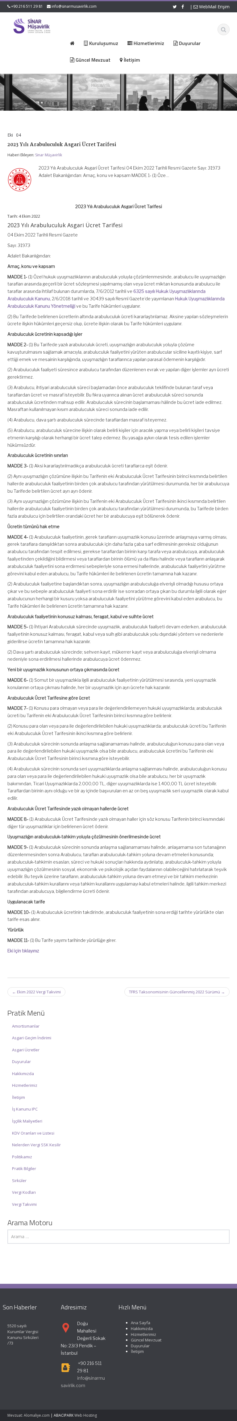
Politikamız (22, 1157)
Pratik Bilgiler (24, 1168)
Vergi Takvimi (24, 1204)
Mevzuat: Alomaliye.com (28, 1415)
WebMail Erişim (214, 7)
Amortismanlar (26, 1026)
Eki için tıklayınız (23, 950)
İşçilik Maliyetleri (27, 1121)
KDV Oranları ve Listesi (33, 1133)
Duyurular (21, 1061)
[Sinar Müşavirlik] (31, 26)
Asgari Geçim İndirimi (31, 1038)
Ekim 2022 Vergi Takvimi (36, 992)
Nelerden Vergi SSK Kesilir (36, 1145)
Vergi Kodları (24, 1192)
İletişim (18, 1097)
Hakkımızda (23, 1073)
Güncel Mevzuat (146, 1340)
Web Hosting (85, 1415)
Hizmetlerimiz (24, 1085)
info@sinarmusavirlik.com (74, 6)
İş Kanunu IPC (25, 1109)
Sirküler (19, 1180)
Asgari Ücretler (26, 1050)
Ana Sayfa (140, 1322)
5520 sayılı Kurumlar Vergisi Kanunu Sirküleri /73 (23, 1334)
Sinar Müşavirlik (48, 155)
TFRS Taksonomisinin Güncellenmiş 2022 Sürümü (177, 992)
